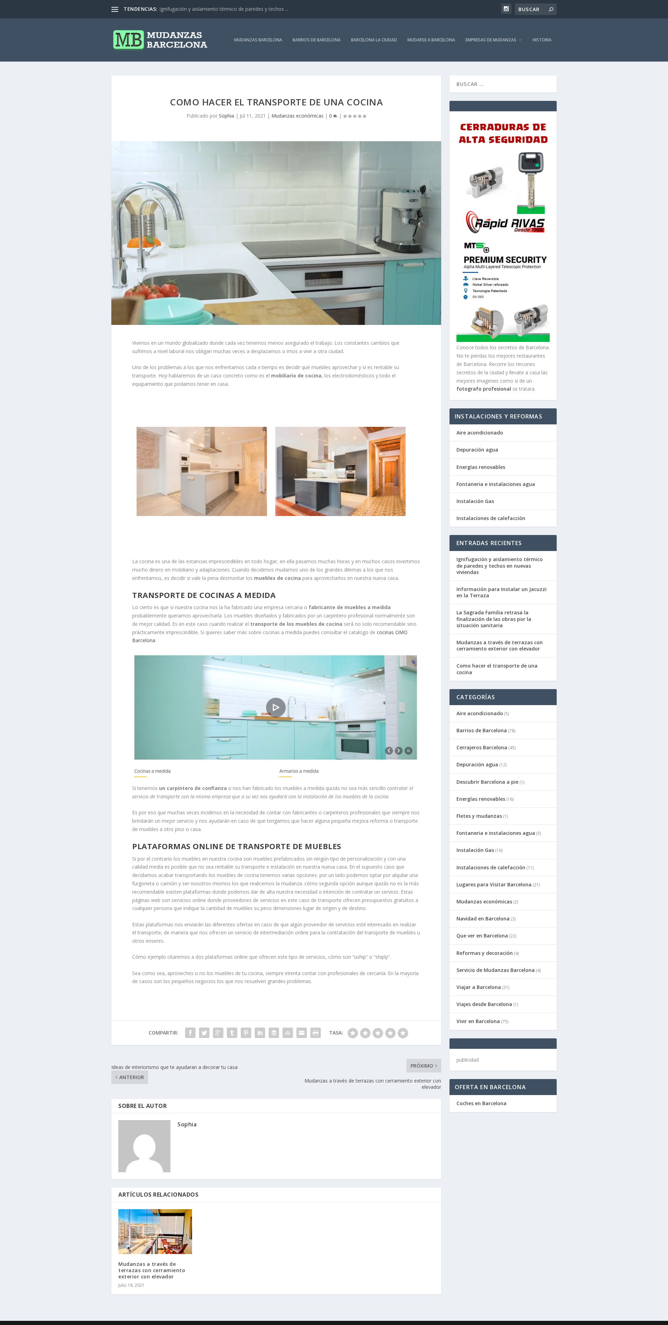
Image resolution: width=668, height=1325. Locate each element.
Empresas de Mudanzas (491, 40)
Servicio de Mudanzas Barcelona (495, 970)
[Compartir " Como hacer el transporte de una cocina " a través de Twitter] (204, 1033)
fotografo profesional (483, 388)
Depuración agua (477, 449)
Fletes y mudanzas (479, 816)
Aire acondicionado (479, 432)
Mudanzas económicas (297, 115)
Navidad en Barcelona (483, 918)
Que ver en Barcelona (482, 935)
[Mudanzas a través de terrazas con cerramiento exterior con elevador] (155, 1231)
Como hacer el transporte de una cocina (497, 668)
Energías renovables (480, 467)
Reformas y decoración (484, 953)
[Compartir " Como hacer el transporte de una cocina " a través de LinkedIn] (260, 1033)
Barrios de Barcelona (317, 40)
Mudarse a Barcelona (431, 40)
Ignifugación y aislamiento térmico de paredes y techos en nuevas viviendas (499, 565)
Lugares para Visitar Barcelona (494, 884)
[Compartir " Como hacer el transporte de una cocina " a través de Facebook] (190, 1033)
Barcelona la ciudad (374, 40)
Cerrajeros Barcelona (481, 747)
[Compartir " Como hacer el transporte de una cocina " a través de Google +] (218, 1033)
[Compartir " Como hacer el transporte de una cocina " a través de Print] (316, 1033)
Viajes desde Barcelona (484, 1004)
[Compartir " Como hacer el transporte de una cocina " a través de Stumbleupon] (288, 1033)
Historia (542, 40)
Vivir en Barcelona (478, 1021)
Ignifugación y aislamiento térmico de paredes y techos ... (223, 9)
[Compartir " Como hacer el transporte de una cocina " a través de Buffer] (274, 1033)
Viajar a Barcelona (478, 987)
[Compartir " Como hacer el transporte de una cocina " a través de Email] (302, 1033)
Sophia (226, 115)
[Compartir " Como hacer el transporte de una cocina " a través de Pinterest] (246, 1033)
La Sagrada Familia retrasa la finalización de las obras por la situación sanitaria (493, 618)
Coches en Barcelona (481, 1103)
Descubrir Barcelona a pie (487, 782)
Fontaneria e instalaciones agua (495, 484)
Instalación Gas (475, 501)
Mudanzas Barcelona (258, 40)
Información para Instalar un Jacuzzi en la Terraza (501, 592)
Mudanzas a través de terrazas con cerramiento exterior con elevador (151, 1270)
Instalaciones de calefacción (490, 518)
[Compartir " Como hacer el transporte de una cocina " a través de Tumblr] (232, 1033)
